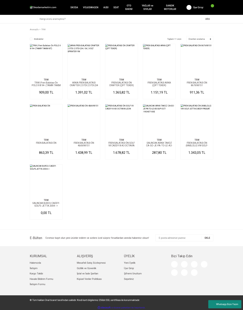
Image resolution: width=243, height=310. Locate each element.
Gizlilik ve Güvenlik (86, 268)
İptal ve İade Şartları (87, 273)
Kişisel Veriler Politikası (89, 278)
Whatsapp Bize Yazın (227, 304)
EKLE (207, 238)
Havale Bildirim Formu (41, 278)
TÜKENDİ (46, 196)
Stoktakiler (38, 39)
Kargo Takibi (36, 273)
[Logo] (43, 7)
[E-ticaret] (121, 307)
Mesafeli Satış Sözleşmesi (91, 262)
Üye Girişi (129, 268)
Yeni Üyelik (129, 262)
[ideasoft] (104, 307)
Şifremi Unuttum (133, 273)
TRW (43, 29)
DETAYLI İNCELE (46, 66)
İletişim (34, 268)
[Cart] (210, 7)
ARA (207, 19)
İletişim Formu (37, 284)
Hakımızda (35, 262)
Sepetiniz (129, 278)
